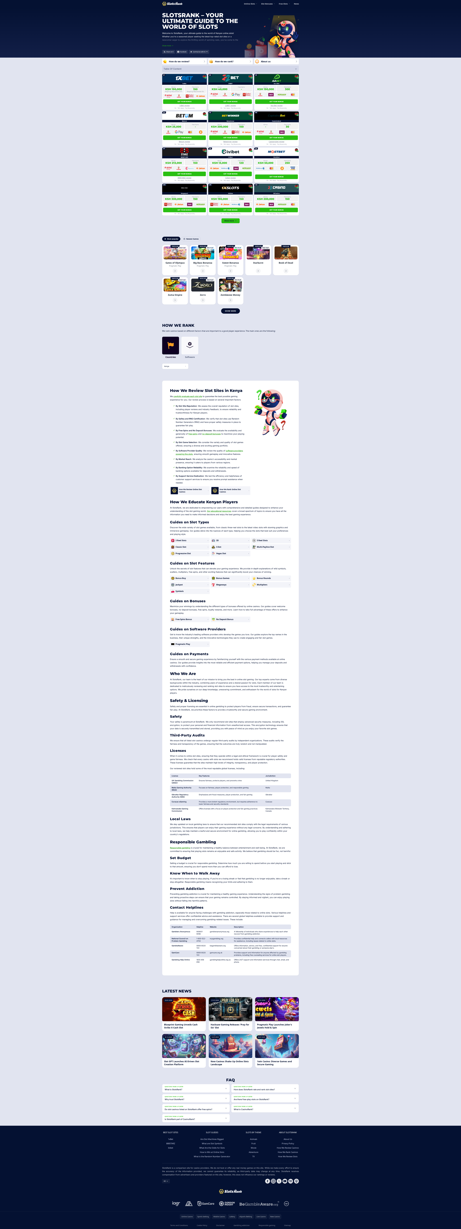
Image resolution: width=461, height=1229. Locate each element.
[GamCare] (206, 1203)
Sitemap (287, 1225)
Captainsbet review (276, 141)
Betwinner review (230, 141)
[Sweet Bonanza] (230, 260)
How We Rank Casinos (288, 1152)
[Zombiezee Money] (230, 290)
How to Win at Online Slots (212, 1152)
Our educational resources (219, 511)
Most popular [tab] (172, 239)
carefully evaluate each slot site (187, 396)
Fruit (253, 1143)
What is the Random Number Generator (212, 1156)
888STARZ (170, 1143)
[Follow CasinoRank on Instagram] (273, 1181)
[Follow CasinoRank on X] (279, 1181)
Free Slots (283, 4)
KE (165, 1181)
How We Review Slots (288, 1156)
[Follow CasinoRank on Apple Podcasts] (296, 1181)
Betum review (184, 141)
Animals (253, 1139)
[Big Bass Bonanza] (203, 260)
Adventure (253, 1152)
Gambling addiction (242, 1225)
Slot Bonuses (267, 4)
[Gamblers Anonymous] (189, 1203)
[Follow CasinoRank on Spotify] (290, 1181)
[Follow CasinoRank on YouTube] (284, 1181)
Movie (253, 1148)
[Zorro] (203, 290)
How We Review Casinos (288, 1148)
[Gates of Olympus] (175, 260)
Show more (229, 221)
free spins (193, 434)
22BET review (230, 105)
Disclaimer (220, 1225)
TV (253, 1156)
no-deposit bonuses (211, 434)
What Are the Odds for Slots (212, 1148)
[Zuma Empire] (175, 290)
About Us (288, 1139)
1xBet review (184, 105)
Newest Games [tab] (192, 239)
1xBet (170, 1139)
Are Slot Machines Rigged (212, 1139)
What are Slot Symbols (212, 1143)
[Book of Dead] (286, 260)
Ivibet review (230, 178)
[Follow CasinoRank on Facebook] (267, 1181)
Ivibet (170, 1148)
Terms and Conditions (179, 1225)
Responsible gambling (180, 848)
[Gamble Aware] (259, 1203)
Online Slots (249, 4)
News (296, 4)
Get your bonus (184, 101)
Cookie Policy (202, 1225)
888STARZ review (184, 178)
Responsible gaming (267, 1225)
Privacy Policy (288, 1143)
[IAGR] (176, 1203)
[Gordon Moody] (227, 1203)
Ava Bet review (276, 105)
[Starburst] (258, 260)
